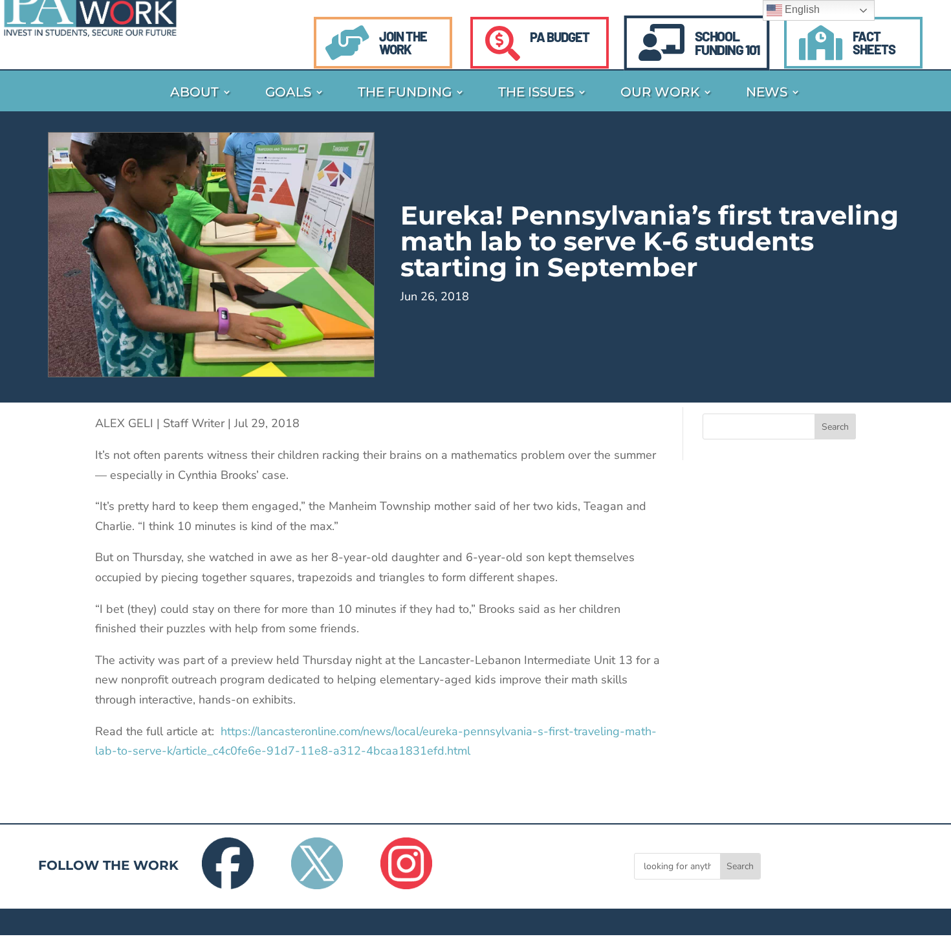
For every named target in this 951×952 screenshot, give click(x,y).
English (801, 9)
